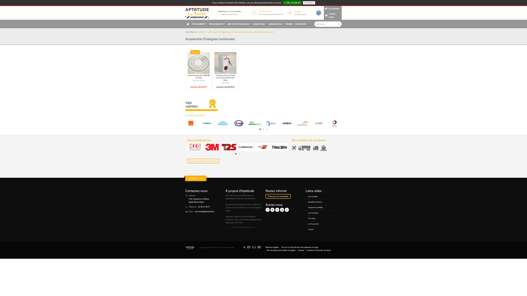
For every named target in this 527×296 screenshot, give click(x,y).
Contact (310, 229)
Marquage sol (275, 24)
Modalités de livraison (315, 202)
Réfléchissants (216, 24)
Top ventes (311, 218)
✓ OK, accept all (292, 3)
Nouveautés (300, 24)
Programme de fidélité (315, 207)
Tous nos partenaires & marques (203, 161)
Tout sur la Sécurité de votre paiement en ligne (299, 247)
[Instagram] (287, 210)
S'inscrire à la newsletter (278, 196)
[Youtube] (282, 210)
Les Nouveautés (313, 224)
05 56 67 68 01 (204, 207)
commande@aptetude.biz (204, 211)
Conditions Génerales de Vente (318, 250)
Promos (289, 24)
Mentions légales (272, 247)
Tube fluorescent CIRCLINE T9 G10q (198, 76)
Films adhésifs (198, 24)
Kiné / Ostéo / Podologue (238, 24)
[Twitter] (272, 210)
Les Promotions (313, 213)
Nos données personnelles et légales (281, 250)
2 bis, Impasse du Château (199, 199)
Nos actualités (312, 196)
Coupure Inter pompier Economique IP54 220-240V (225, 78)
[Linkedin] (277, 210)
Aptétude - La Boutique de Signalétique (215, 32)
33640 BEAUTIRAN (196, 202)
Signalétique (259, 24)
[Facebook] (268, 210)
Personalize (309, 3)
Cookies (301, 250)
